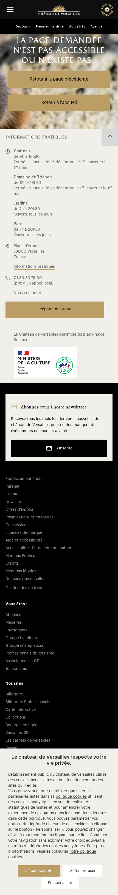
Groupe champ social (24, 646)
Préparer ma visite (50, 26)
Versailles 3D (17, 733)
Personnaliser (60, 883)
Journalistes (16, 669)
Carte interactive (20, 710)
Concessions (16, 525)
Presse (11, 748)
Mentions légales (20, 571)
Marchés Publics (20, 556)
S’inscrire (63, 448)
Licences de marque (23, 533)
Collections (15, 717)
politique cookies (71, 797)
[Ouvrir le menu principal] (10, 9)
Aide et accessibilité (24, 540)
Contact (12, 494)
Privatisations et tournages (29, 517)
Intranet (12, 486)
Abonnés (13, 615)
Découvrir (23, 26)
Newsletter (15, 502)
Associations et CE (22, 661)
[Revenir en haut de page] (110, 137)
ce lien (81, 835)
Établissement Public (24, 479)
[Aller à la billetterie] (107, 9)
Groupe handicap (21, 638)
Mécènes (13, 623)
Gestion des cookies (23, 588)
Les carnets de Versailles (27, 740)
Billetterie (14, 694)
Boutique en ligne (21, 725)
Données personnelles (25, 579)
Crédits (12, 563)
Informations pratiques (34, 267)
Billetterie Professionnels (27, 702)
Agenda (96, 26)
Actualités (77, 26)
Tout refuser (84, 871)
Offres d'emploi (19, 510)
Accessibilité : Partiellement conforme (40, 548)
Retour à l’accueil (59, 102)
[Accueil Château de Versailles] (59, 9)
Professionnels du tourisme (29, 653)
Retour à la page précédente (59, 79)
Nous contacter (27, 293)
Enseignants (16, 630)
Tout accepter (41, 871)
